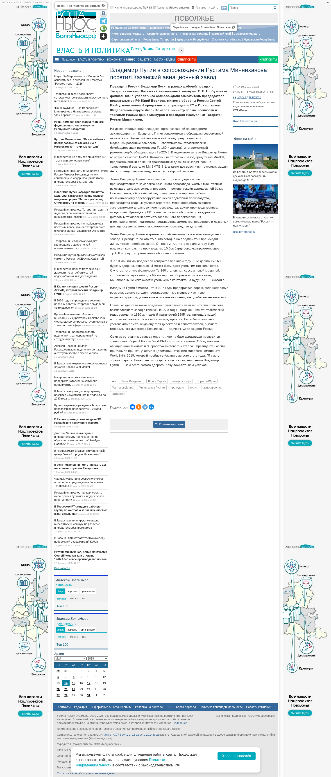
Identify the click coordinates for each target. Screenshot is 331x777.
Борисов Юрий (206, 381)
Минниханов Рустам (152, 387)
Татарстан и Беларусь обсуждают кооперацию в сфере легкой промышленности (75, 245)
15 (73, 683)
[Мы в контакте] (103, 13)
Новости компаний (258, 707)
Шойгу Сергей (157, 381)
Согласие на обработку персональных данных (87, 773)
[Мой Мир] (151, 407)
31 (88, 695)
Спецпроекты (186, 59)
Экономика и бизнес (121, 59)
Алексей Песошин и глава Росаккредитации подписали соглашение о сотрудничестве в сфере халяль (80, 349)
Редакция (80, 707)
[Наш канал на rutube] (103, 28)
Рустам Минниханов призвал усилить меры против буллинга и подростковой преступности (79, 496)
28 (66, 695)
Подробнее (180, 723)
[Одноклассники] (138, 407)
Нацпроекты (268, 59)
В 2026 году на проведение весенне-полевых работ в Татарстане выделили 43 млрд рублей (79, 304)
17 (88, 683)
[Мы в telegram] (103, 21)
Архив (160, 7)
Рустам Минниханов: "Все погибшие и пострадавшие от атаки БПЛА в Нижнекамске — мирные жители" (79, 143)
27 (58, 695)
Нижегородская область (127, 33)
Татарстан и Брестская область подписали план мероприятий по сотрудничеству (75, 335)
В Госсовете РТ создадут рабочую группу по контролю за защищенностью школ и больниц (80, 510)
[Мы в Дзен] (103, 36)
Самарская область (247, 33)
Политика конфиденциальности (221, 707)
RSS (149, 7)
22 (73, 689)
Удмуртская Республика (193, 39)
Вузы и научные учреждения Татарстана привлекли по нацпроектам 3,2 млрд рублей (80, 409)
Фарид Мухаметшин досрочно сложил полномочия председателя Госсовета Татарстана (78, 482)
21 (66, 689)
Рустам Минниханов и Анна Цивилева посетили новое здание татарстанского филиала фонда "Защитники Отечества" (80, 227)
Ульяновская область (226, 39)
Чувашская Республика (259, 39)
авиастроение (212, 387)
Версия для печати (249, 97)
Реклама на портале (149, 707)
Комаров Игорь (181, 381)
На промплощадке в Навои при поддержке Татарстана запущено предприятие (75, 381)
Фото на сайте (245, 138)
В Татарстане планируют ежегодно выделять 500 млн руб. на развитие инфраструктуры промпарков (77, 524)
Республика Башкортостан (129, 27)
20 (58, 689)
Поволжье (194, 18)
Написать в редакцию (128, 7)
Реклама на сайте (206, 7)
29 (58, 671)
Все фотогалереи (244, 232)
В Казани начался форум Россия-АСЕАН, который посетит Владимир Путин (78, 290)
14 (66, 683)
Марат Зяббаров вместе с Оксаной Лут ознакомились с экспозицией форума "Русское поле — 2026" (79, 80)
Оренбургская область (162, 33)
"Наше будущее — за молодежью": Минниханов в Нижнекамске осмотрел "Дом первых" (78, 111)
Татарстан (118, 393)
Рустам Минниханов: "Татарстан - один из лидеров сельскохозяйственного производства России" (81, 213)
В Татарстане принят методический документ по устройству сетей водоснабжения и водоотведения (77, 272)
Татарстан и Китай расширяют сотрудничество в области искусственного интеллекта (81, 97)
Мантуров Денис (122, 387)
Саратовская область (126, 39)
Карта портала (186, 707)
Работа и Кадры (164, 59)
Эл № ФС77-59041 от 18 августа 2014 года (131, 734)
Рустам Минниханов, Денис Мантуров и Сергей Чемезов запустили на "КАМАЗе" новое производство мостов (80, 555)
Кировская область (163, 27)
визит (193, 387)
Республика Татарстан (158, 39)
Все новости (62, 568)
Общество (144, 59)
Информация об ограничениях (111, 707)
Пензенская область (194, 33)
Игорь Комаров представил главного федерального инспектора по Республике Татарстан (79, 125)
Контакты (64, 707)
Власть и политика (91, 59)
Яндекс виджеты (179, 7)
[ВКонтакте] (132, 407)
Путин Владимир (131, 381)
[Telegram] (145, 407)
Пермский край (221, 33)
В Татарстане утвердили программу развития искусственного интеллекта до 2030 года (80, 395)
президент (177, 387)
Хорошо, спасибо (236, 756)
